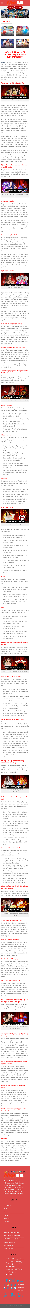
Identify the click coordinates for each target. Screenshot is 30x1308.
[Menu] (2, 3)
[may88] (15, 3)
